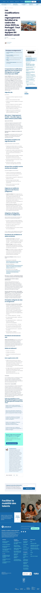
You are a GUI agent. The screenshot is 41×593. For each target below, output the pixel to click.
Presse (31, 552)
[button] (4, 1)
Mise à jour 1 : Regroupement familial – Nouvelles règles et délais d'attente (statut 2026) (30, 64)
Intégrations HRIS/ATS (16, 557)
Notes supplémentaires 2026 (31, 85)
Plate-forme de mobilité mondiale (17, 546)
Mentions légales (38, 589)
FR (39, 1)
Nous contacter (26, 547)
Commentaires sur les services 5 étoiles (17, 560)
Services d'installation (6, 544)
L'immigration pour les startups (6, 560)
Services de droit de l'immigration (6, 547)
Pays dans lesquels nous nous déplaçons (6, 549)
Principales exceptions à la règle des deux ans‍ (30, 67)
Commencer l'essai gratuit (34, 1)
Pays (31, 550)
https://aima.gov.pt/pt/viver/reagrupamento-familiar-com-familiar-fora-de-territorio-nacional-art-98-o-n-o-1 (14, 266)
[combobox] (38, 2)
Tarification (22, 1)
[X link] (23, 531)
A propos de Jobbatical (25, 542)
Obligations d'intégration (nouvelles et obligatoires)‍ (30, 75)
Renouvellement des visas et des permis (17, 552)
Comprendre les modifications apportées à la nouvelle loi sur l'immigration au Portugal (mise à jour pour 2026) (31, 59)
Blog (31, 541)
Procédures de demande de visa (30, 81)
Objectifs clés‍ (28, 62)
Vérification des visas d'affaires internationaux (34, 548)
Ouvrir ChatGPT (30, 52)
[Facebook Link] (21, 531)
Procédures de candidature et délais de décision (31, 77)
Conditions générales (21, 589)
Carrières (24, 546)
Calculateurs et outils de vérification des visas (34, 546)
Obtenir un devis (27, 1)
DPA (24, 589)
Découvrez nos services (12, 443)
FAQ (31, 554)
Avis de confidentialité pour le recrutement (33, 588)
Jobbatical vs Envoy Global (25, 560)
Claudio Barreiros (9, 42)
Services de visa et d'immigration (5, 542)
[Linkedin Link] (25, 531)
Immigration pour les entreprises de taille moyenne (6, 556)
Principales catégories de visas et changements (30, 79)
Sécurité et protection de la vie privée (28, 588)
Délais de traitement (29, 82)
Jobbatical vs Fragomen (25, 563)
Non (16, 475)
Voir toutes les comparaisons (25, 569)
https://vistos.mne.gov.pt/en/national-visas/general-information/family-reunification (13, 272)
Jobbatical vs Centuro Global (26, 566)
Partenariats (25, 549)
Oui (14, 475)
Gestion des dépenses (16, 554)
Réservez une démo (5, 551)
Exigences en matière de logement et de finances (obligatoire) (30, 72)
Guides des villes (33, 543)
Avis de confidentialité (17, 589)
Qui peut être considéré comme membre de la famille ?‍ (30, 69)
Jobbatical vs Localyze (25, 554)
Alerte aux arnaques (34, 556)
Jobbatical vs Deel (25, 557)
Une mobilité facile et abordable (17, 543)
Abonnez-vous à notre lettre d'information (27, 526)
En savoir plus (8, 43)
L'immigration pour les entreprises (6, 562)
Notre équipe (25, 544)
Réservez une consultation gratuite (31, 87)
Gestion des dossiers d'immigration (17, 549)
